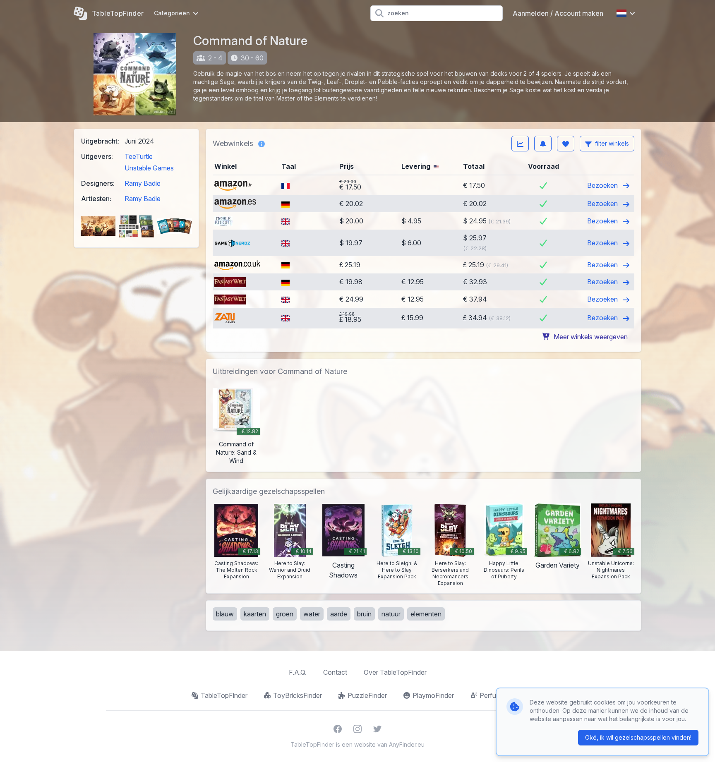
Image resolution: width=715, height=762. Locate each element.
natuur (391, 614)
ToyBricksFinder (297, 695)
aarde (338, 614)
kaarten (255, 614)
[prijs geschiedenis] (520, 143)
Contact (335, 672)
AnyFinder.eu (407, 744)
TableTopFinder (224, 695)
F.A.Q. (298, 672)
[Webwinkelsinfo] (261, 143)
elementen (425, 614)
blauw (225, 614)
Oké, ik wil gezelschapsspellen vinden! (638, 737)
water (311, 614)
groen (284, 614)
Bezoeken (603, 185)
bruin (364, 614)
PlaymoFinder (433, 695)
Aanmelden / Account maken (558, 13)
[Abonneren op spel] (543, 143)
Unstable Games (149, 168)
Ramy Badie (143, 183)
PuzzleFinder (367, 695)
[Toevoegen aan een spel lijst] (565, 143)
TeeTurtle (139, 156)
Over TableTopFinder (395, 672)
